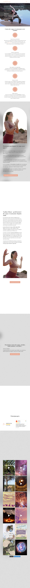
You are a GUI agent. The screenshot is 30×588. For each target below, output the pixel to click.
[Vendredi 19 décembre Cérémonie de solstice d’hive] (9, 515)
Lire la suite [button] (17, 427)
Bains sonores (15, 93)
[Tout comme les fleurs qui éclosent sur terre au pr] (21, 468)
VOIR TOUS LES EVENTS (15, 354)
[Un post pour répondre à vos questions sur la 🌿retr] (9, 547)
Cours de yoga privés (15, 52)
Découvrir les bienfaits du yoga (10, 175)
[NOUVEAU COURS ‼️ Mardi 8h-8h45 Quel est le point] (21, 531)
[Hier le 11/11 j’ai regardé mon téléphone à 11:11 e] (21, 515)
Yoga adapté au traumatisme (15, 67)
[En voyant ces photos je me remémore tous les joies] (21, 484)
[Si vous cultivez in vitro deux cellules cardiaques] (21, 547)
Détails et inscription (7, 10)
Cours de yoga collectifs (14, 39)
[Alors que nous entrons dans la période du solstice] (21, 499)
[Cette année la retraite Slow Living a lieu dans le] (9, 484)
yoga (8, 42)
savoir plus (8, 21)
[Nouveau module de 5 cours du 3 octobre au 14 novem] (9, 531)
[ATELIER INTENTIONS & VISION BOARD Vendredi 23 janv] (9, 499)
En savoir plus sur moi (15, 282)
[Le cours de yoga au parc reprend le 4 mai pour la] (9, 468)
